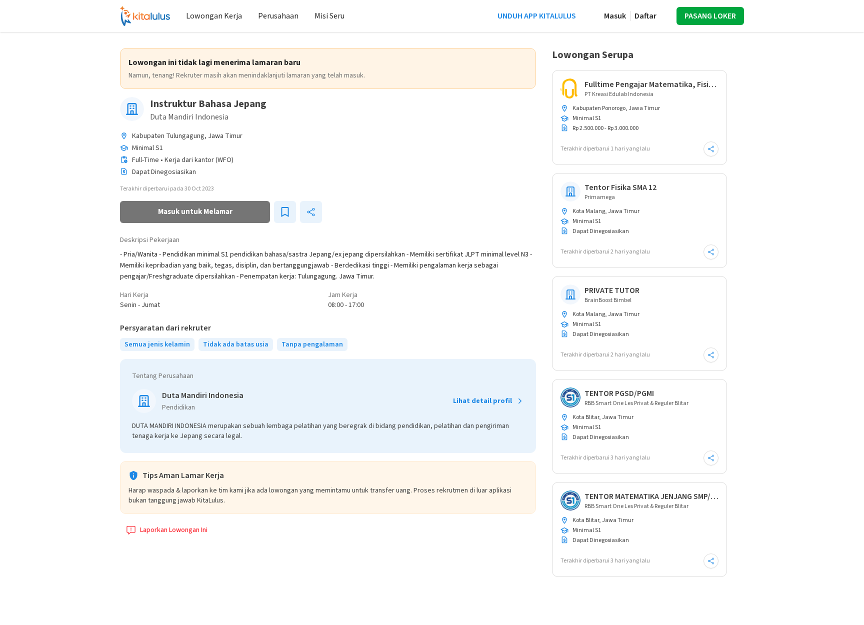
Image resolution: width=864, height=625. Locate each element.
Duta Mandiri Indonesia (189, 117)
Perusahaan (278, 16)
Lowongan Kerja (214, 16)
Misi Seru (329, 16)
